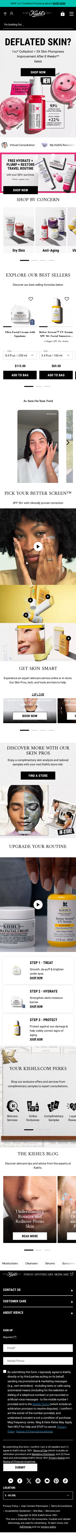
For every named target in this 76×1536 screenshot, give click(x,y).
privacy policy (48, 1526)
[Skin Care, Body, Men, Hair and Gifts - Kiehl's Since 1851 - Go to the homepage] (37, 13)
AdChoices (26, 1526)
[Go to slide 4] (51, 260)
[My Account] (12, 13)
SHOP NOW (38, 72)
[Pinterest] (56, 1480)
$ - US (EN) (10, 1495)
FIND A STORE (38, 776)
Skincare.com (52, 1510)
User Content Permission (34, 1506)
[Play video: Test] (38, 904)
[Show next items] (74, 145)
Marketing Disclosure (43, 1454)
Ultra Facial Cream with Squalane (20, 334)
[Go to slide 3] (43, 260)
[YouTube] (47, 1480)
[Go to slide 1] (24, 260)
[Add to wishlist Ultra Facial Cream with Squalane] (30, 299)
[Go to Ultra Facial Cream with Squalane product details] (16, 999)
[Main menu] (71, 13)
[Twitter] (28, 1480)
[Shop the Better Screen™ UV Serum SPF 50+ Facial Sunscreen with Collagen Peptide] (26, 615)
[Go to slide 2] (34, 260)
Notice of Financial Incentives (19, 1461)
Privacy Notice (56, 1457)
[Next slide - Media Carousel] (68, 442)
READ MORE (30, 1236)
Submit (20, 1467)
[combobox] (35, 24)
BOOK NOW (34, 716)
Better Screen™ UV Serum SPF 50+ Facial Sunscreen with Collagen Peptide (56, 334)
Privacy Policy (10, 1506)
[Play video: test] (38, 546)
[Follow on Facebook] (19, 1480)
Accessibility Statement (18, 1510)
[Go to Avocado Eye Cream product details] (16, 970)
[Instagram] (38, 1480)
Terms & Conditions (61, 1506)
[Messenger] (10, 1480)
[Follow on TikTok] (65, 1480)
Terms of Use (40, 1450)
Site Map (38, 1510)
